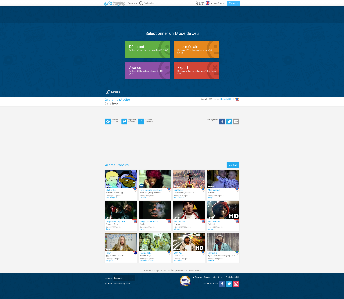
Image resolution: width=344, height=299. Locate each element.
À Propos (197, 277)
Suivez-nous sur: (210, 283)
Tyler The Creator (215, 256)
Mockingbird (214, 190)
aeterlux (211, 260)
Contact (207, 277)
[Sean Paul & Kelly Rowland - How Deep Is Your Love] (155, 179)
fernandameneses (147, 260)
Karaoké (115, 91)
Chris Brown (112, 103)
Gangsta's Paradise (149, 221)
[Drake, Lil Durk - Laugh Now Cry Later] (121, 210)
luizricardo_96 (179, 198)
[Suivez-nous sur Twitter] (229, 284)
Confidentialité (232, 277)
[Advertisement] (172, 15)
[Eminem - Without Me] (189, 210)
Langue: (108, 278)
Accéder (218, 3)
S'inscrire (233, 3)
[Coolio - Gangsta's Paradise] (155, 210)
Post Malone (179, 193)
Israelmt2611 (227, 99)
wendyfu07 (178, 260)
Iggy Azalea (111, 256)
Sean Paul (144, 193)
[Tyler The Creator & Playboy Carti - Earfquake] (223, 242)
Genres (131, 3)
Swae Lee (189, 193)
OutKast (211, 224)
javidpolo (211, 229)
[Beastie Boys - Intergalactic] (155, 242)
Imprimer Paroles (132, 121)
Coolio (142, 224)
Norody (142, 229)
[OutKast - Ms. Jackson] (223, 210)
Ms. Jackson (214, 221)
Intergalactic (145, 253)
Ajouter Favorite (115, 121)
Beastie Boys (145, 256)
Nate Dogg (118, 193)
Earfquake (212, 253)
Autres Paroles (117, 165)
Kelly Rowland (155, 193)
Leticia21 (143, 198)
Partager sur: (212, 119)
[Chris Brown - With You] (189, 242)
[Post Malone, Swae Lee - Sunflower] (189, 179)
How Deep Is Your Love (151, 190)
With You (178, 253)
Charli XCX (121, 256)
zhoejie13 (211, 198)
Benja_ (108, 229)
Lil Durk (115, 224)
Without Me (179, 221)
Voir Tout (233, 165)
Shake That (111, 190)
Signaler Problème (149, 121)
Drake (108, 224)
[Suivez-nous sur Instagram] (236, 284)
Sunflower (178, 190)
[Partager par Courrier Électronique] (236, 121)
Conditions (218, 277)
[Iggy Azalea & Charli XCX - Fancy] (121, 242)
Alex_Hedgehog (111, 198)
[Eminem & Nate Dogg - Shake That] (121, 179)
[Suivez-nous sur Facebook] (222, 284)
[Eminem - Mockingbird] (223, 179)
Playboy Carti (229, 256)
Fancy (108, 253)
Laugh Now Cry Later (115, 221)
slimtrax (177, 229)
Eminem (109, 193)
